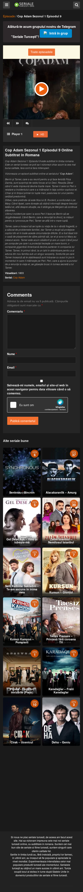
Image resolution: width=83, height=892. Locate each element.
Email (11, 367)
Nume (12, 354)
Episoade (9, 16)
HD (42, 134)
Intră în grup (58, 33)
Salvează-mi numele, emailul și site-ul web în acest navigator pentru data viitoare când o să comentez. (39, 389)
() (27, 123)
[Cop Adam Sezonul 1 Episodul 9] (41, 89)
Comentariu (16, 311)
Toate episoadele (42, 52)
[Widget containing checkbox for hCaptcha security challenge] (37, 405)
